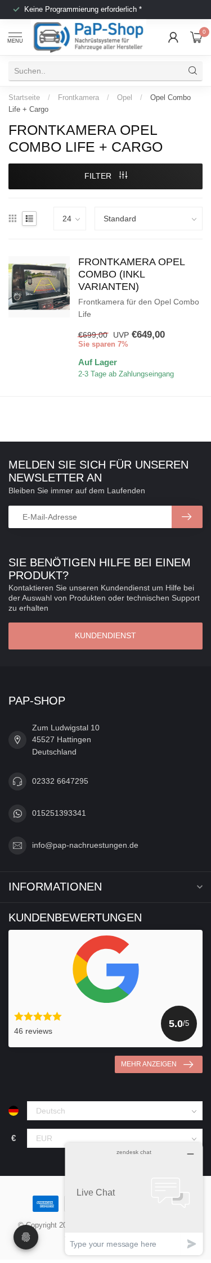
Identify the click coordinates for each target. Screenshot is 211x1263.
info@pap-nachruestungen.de (85, 845)
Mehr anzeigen (149, 1064)
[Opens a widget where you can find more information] (134, 1198)
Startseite (24, 97)
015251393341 (59, 812)
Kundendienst (105, 635)
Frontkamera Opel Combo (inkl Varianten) (131, 274)
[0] (196, 37)
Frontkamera (78, 97)
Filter (99, 175)
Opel (124, 97)
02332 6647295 (60, 780)
